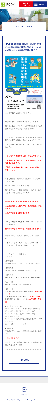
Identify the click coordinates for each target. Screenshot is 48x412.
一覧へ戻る (24, 360)
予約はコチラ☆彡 (12, 338)
